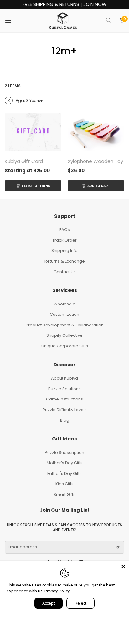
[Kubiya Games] (63, 20)
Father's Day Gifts (64, 473)
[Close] (123, 566)
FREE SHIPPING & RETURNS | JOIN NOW (64, 5)
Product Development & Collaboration (65, 325)
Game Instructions (64, 399)
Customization (64, 314)
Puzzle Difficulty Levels (65, 410)
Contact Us (65, 272)
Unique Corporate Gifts (64, 346)
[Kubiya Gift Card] (33, 132)
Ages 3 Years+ (29, 100)
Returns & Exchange (64, 261)
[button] (117, 547)
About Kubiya (64, 378)
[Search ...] (108, 21)
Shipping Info (64, 251)
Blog (64, 420)
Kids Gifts (64, 484)
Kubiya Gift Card (24, 161)
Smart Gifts (64, 494)
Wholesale (64, 304)
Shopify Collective (64, 335)
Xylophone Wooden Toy (95, 161)
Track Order (64, 240)
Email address (22, 547)
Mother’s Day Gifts (65, 463)
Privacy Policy (57, 591)
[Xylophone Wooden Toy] (96, 132)
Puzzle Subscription (64, 452)
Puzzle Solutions (64, 389)
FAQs (64, 230)
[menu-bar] (12, 20)
